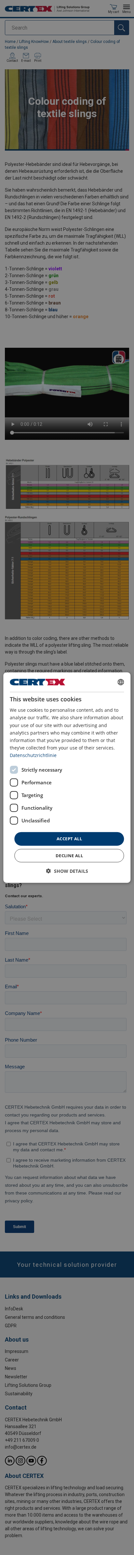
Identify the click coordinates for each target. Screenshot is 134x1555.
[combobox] (121, 682)
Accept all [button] (69, 839)
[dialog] (66, 777)
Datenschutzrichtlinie (33, 755)
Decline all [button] (69, 855)
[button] (67, 870)
